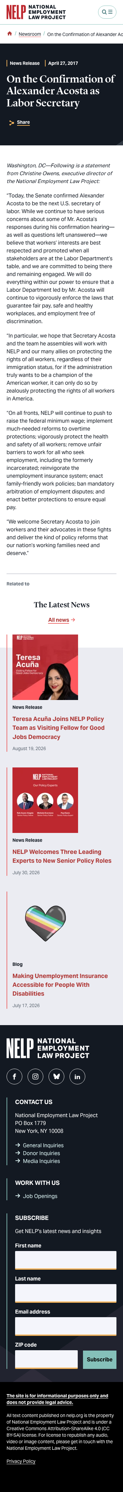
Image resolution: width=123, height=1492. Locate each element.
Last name (28, 1278)
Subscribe (100, 1359)
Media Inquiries (41, 1161)
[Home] (9, 34)
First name (28, 1245)
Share (23, 122)
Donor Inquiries (41, 1153)
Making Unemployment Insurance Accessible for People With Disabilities (60, 985)
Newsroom (30, 34)
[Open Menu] (107, 12)
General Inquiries (43, 1145)
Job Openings (40, 1196)
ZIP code (26, 1344)
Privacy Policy (21, 1461)
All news (58, 620)
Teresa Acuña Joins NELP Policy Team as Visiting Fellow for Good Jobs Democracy (58, 728)
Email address (32, 1311)
